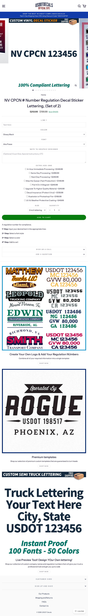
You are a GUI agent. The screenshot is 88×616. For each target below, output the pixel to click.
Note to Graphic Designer (44, 149)
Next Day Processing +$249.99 (45, 177)
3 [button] (37, 90)
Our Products (44, 594)
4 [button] (38, 90)
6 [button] (42, 90)
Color (44, 130)
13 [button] (55, 90)
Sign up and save (44, 586)
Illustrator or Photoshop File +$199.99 (45, 196)
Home (43, 95)
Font (44, 139)
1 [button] (33, 90)
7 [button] (44, 90)
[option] (44, 15)
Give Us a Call (44, 249)
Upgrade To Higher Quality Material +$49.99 (45, 188)
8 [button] (46, 90)
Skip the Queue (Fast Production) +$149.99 (45, 181)
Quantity (54, 205)
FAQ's (44, 602)
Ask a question (44, 254)
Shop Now (44, 363)
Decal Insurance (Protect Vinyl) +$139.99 (45, 192)
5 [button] (40, 90)
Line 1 (44, 120)
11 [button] (51, 90)
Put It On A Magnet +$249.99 (45, 185)
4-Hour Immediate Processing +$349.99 (45, 169)
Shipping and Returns (44, 598)
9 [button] (48, 90)
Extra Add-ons (44, 165)
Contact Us (44, 606)
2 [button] (35, 90)
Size (37, 205)
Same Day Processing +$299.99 (45, 173)
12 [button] (53, 90)
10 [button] (49, 90)
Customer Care (44, 579)
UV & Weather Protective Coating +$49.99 (45, 200)
